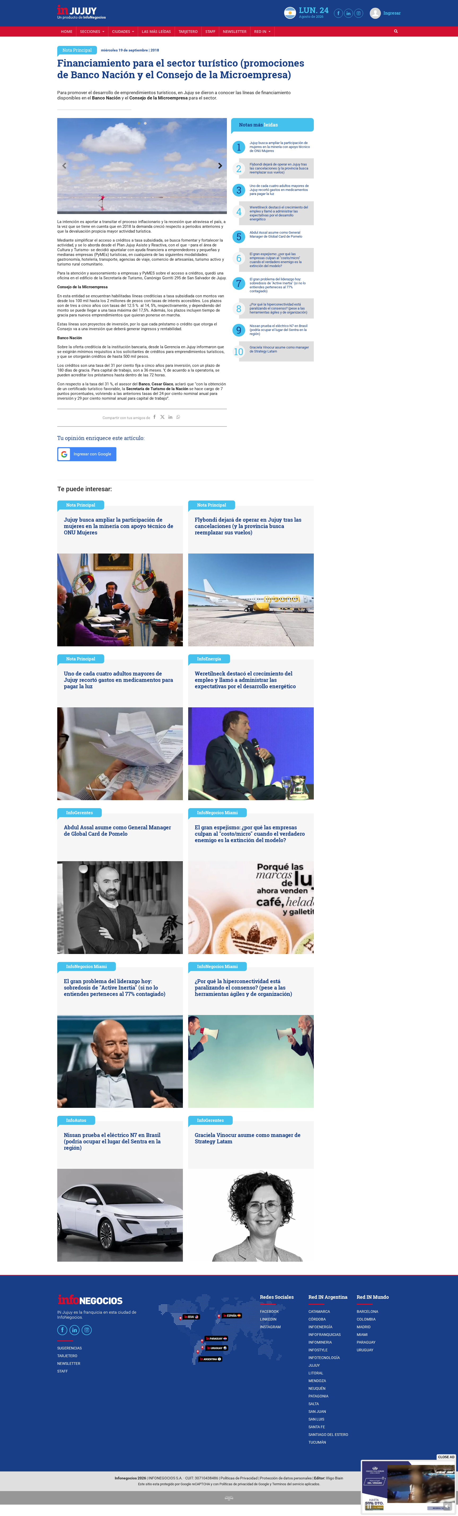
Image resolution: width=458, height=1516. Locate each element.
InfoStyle (318, 1350)
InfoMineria (320, 1342)
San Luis (316, 1419)
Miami (362, 1334)
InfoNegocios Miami (217, 812)
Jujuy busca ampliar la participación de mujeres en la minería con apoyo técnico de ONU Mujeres (280, 147)
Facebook (269, 1311)
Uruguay (365, 1350)
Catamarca (319, 1311)
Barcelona (367, 1311)
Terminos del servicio (288, 1484)
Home (66, 31)
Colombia (366, 1319)
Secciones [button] (90, 31)
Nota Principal (77, 50)
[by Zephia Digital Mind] (229, 1498)
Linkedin (268, 1319)
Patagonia (318, 1396)
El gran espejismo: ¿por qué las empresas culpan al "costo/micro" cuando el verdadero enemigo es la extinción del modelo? (276, 260)
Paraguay (366, 1342)
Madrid (364, 1327)
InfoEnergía (209, 658)
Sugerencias (69, 1348)
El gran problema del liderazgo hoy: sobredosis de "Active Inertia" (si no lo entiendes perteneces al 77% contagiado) (278, 285)
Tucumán (317, 1442)
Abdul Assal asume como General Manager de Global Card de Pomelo (276, 234)
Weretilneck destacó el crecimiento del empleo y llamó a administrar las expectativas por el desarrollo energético (279, 213)
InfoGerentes (79, 812)
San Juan (317, 1411)
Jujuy (314, 1365)
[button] (139, 123)
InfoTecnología (324, 1358)
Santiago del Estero (328, 1434)
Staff (210, 31)
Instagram (270, 1327)
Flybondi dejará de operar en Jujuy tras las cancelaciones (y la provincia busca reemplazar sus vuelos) (279, 168)
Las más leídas (156, 31)
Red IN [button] (260, 31)
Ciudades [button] (121, 31)
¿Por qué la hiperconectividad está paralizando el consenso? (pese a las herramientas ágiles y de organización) (278, 308)
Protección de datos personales (286, 1478)
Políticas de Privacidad (239, 1478)
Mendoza (317, 1381)
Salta (314, 1404)
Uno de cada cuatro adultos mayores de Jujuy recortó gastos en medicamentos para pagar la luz (279, 190)
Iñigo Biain (334, 1478)
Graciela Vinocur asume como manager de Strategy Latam (279, 349)
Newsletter (234, 31)
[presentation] (64, 166)
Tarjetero (188, 31)
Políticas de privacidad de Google (244, 1484)
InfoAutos (76, 1120)
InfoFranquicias (325, 1334)
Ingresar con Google (92, 453)
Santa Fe (317, 1427)
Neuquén (317, 1388)
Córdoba (317, 1319)
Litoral (316, 1373)
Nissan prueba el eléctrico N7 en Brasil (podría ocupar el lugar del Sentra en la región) (278, 330)
